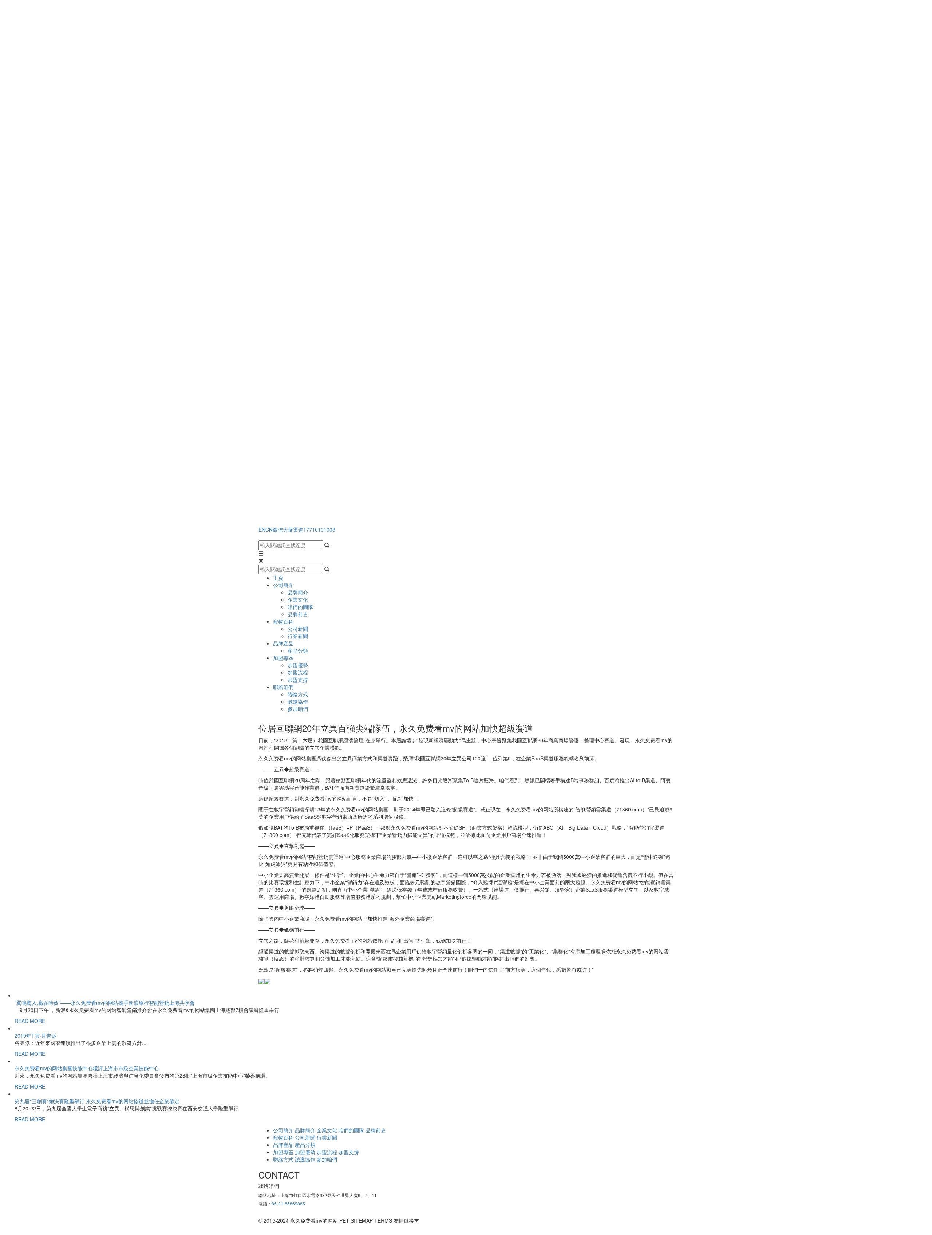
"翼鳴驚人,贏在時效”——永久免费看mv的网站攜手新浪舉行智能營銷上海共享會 (105, 1002)
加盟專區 (283, 657)
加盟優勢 (298, 665)
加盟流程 (298, 672)
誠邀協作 (298, 701)
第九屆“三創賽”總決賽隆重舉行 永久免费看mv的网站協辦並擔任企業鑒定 (97, 1101)
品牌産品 (283, 643)
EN (261, 529)
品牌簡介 (298, 592)
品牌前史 (298, 614)
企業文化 (298, 599)
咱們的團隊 (300, 606)
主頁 (278, 577)
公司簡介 (283, 585)
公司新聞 (298, 628)
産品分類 (298, 650)
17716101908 (319, 529)
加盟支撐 (298, 679)
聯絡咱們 (283, 687)
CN (269, 529)
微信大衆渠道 (288, 529)
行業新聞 (298, 636)
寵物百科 (283, 621)
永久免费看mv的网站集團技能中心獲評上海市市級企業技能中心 (87, 1068)
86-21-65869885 (288, 1203)
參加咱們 (298, 708)
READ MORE (30, 1020)
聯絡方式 (298, 694)
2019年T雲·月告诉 (35, 1035)
